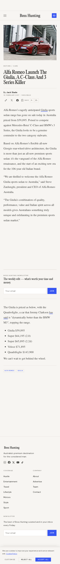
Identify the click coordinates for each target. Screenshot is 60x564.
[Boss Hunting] (30, 15)
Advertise (37, 481)
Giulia (44, 110)
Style (5, 502)
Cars (15, 66)
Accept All (43, 559)
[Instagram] (4, 462)
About (36, 476)
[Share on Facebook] (17, 100)
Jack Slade (11, 92)
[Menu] (4, 16)
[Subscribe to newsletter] (54, 15)
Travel (6, 486)
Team (35, 486)
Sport (6, 507)
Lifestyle (7, 492)
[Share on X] (11, 100)
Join (52, 291)
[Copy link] (5, 100)
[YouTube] (17, 462)
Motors (7, 66)
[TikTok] (22, 462)
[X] (13, 462)
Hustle (6, 476)
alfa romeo (9, 370)
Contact (37, 492)
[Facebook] (9, 462)
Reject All (26, 559)
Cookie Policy (11, 554)
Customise (10, 559)
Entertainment (10, 481)
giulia (20, 370)
